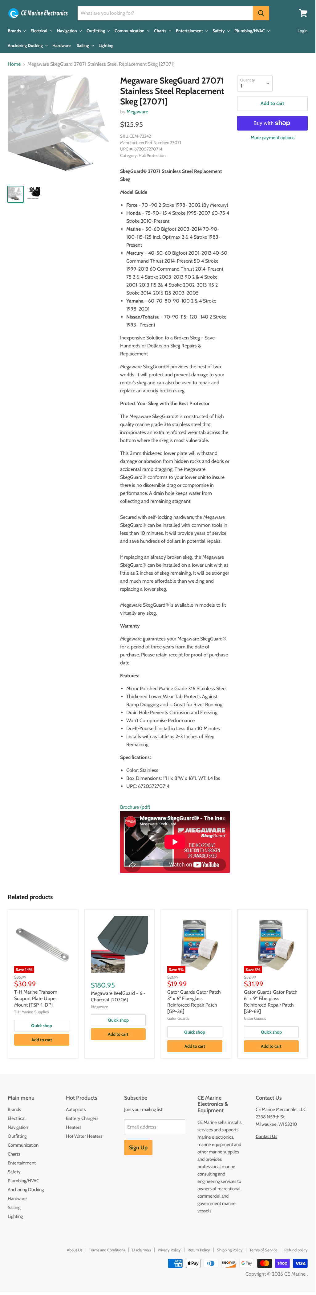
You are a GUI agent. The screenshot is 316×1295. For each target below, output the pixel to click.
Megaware (137, 112)
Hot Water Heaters (84, 1136)
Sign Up (138, 1147)
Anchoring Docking (26, 45)
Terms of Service (263, 1249)
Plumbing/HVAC (250, 30)
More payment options (272, 137)
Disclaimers (141, 1249)
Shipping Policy (230, 1249)
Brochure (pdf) (135, 807)
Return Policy (199, 1249)
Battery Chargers (82, 1118)
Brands (15, 30)
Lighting (106, 45)
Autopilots (76, 1109)
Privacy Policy (169, 1249)
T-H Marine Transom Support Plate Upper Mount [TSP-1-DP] (35, 998)
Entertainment (190, 30)
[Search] (261, 13)
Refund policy (296, 1249)
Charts (160, 30)
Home (14, 64)
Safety (219, 30)
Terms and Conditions (107, 1249)
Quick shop (41, 1025)
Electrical (39, 30)
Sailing (83, 45)
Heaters (73, 1127)
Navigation (67, 30)
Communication (130, 30)
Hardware (61, 45)
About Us (74, 1249)
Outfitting (96, 30)
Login (303, 30)
